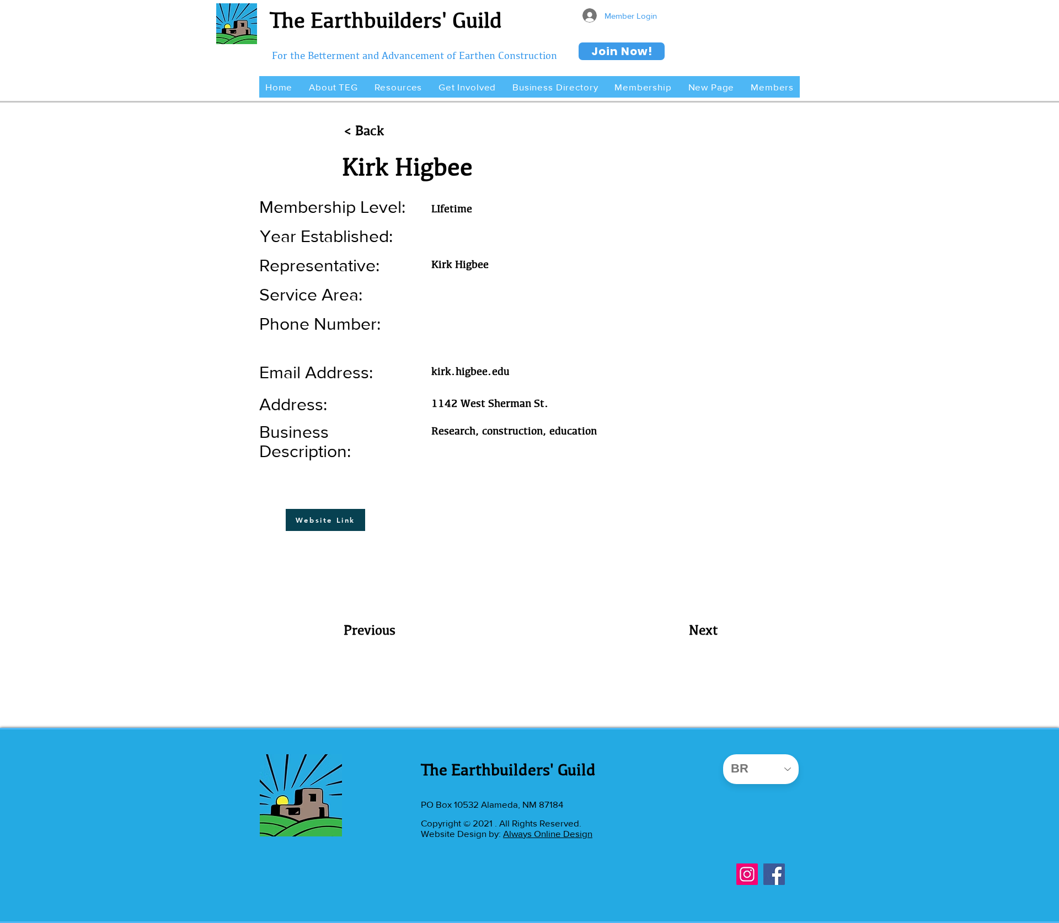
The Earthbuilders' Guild (386, 19)
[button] (333, 87)
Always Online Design (547, 833)
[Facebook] (774, 874)
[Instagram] (747, 874)
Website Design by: (462, 833)
